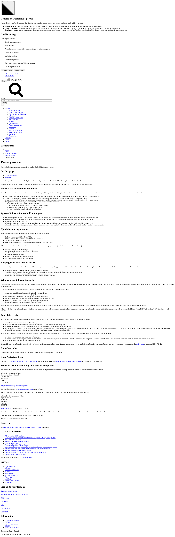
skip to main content (11, 74)
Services (7, 109)
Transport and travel (15, 130)
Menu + (4, 81)
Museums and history (16, 118)
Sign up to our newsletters (9, 491)
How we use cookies (11, 524)
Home (7, 150)
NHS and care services (12, 443)
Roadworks (12, 127)
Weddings (12, 134)
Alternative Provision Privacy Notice (16, 445)
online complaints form (25, 389)
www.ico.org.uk (6, 408)
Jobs (2, 505)
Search (3, 98)
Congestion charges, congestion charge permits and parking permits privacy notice (31, 447)
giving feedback (27, 457)
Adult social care (14, 110)
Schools (11, 129)
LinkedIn (11, 494)
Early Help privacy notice (13, 439)
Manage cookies (19, 70)
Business (8, 138)
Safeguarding (5, 512)
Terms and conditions (12, 527)
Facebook (4, 494)
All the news (5, 498)
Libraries (12, 116)
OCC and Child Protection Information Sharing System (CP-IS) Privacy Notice (30, 438)
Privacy (7, 526)
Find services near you (12, 481)
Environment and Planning (17, 114)
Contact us (4, 501)
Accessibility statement (12, 520)
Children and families (16, 112)
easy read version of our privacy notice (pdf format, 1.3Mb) (22, 427)
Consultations (5, 508)
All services (12, 136)
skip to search (9, 76)
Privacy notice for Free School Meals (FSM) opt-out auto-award (25, 452)
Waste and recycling (15, 132)
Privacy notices (10, 155)
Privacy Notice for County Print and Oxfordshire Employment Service (27, 449)
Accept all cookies (7, 70)
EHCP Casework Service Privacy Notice (18, 450)
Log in (7, 141)
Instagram (18, 494)
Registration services (15, 125)
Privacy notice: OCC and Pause (15, 436)
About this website (11, 153)
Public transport (14, 123)
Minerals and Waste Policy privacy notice (18, 441)
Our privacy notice (11, 175)
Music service (13, 119)
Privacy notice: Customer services (15, 454)
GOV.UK (8, 522)
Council (7, 139)
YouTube (25, 494)
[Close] (2, 105)
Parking (11, 121)
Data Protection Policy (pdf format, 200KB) (24, 361)
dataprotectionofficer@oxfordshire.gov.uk (68, 361)
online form (140, 344)
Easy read (8, 177)
